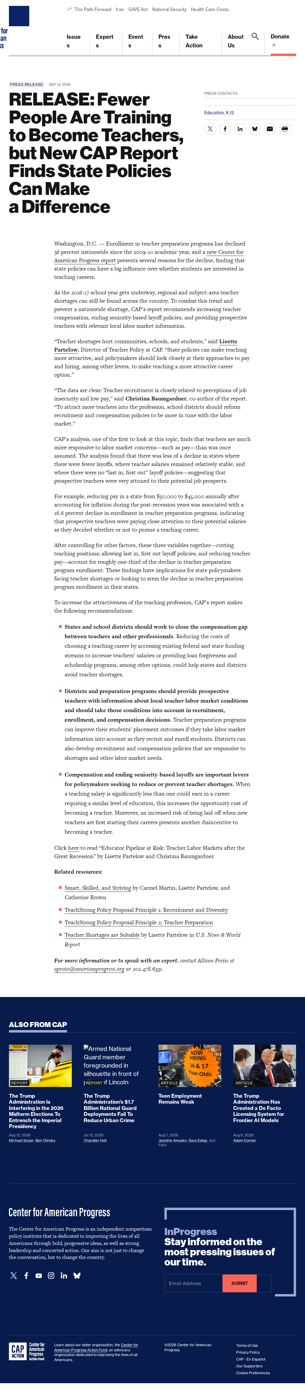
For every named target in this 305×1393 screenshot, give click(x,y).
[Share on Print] (285, 129)
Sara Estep (198, 1140)
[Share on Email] (270, 129)
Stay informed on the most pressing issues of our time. (219, 1247)
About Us (236, 41)
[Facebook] (26, 1275)
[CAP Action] (28, 1352)
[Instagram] (51, 1275)
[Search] (255, 44)
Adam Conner (244, 1140)
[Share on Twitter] (210, 129)
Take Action (194, 41)
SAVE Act (138, 9)
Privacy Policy (248, 1352)
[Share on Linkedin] (240, 129)
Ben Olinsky (45, 1140)
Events (135, 41)
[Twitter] (13, 1275)
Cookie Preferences (253, 1373)
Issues (74, 41)
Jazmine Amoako (172, 1140)
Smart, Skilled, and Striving (98, 888)
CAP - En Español (250, 1359)
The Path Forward (92, 9)
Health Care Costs (209, 9)
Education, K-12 (219, 112)
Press (164, 41)
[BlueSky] (76, 1275)
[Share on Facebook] (225, 129)
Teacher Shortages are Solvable (102, 935)
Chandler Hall (95, 1140)
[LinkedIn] (64, 1275)
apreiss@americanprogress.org (89, 969)
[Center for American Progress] (20, 28)
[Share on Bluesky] (255, 129)
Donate (280, 36)
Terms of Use (247, 1345)
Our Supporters (249, 1366)
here (73, 848)
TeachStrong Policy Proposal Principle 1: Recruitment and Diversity (146, 910)
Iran (120, 9)
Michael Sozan (21, 1140)
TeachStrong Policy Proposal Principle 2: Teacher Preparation (139, 922)
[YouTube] (38, 1275)
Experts (104, 41)
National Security (169, 9)
